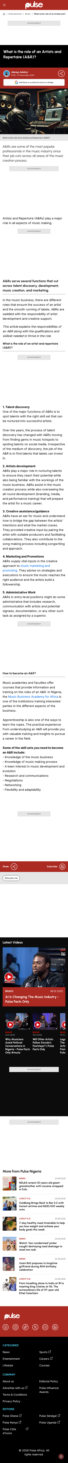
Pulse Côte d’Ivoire (9, 1431)
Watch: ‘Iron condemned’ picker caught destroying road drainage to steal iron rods (40, 1246)
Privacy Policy (11, 1401)
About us (8, 1381)
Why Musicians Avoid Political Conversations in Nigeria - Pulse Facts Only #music (17, 1046)
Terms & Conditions (15, 1394)
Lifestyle (24, 1198)
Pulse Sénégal (48, 1415)
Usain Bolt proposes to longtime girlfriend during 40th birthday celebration (38, 1266)
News (22, 1178)
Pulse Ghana (10, 1415)
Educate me (11, 878)
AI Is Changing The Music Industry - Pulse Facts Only (32, 999)
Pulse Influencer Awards (49, 1390)
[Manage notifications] (61, 1456)
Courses (44, 1365)
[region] (34, 1038)
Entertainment (15, 14)
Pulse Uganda (47, 1422)
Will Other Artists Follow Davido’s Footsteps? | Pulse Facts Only (43, 1044)
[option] (17, 1038)
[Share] (61, 73)
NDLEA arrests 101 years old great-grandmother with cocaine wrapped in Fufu (41, 1186)
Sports (43, 1352)
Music (28, 14)
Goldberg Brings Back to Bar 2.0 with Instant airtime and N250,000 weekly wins (41, 1206)
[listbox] (35, 1038)
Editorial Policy (48, 1381)
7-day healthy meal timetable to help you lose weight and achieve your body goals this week (42, 1226)
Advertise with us (13, 1388)
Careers (44, 1358)
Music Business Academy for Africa (33, 696)
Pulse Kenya (10, 1422)
